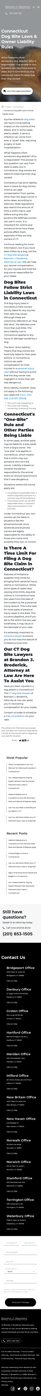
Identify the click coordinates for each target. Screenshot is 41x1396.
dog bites (29, 119)
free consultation (15, 716)
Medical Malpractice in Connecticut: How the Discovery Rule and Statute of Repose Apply (22, 797)
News (8, 107)
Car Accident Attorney (10, 1351)
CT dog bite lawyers (15, 255)
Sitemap (4, 1385)
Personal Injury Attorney (25, 1358)
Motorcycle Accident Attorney (22, 1355)
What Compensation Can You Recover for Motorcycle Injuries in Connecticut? (22, 768)
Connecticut (18, 107)
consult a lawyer (13, 636)
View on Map (12, 981)
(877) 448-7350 (16, 13)
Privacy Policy (7, 1381)
